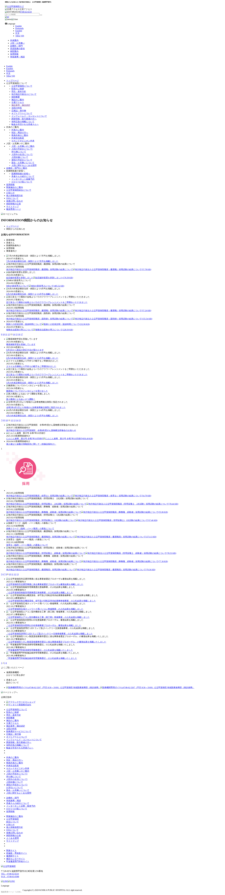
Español (18, 31)
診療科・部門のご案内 (16, 168)
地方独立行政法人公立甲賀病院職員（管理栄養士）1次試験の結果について (81, 520)
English (18, 26)
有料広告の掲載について (22, 121)
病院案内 (14, 51)
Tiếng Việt (19, 36)
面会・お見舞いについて (22, 163)
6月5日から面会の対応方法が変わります (25, 350)
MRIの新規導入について (35, 286)
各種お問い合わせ (14, 201)
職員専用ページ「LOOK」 (12, 892)
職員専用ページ (13, 209)
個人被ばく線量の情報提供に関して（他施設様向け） (31, 444)
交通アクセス (26, 9)
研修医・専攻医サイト (16, 853)
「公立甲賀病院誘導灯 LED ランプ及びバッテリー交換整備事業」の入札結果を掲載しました (49, 634)
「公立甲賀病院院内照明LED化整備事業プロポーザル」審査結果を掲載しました (43, 625)
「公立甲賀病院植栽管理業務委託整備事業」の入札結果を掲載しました (39, 592)
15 (16, 334)
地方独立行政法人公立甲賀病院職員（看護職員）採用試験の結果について (81, 537)
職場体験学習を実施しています (20, 344)
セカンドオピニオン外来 (22, 141)
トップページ (12, 80)
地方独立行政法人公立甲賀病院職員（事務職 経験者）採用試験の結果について (87, 512)
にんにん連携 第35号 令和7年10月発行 (49, 438)
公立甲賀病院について (21, 86)
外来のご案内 (17, 130)
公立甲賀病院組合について (18, 190)
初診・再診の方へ (19, 132)
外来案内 (14, 40)
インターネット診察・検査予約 (20, 806)
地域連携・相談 (17, 57)
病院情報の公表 (13, 204)
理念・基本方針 (18, 91)
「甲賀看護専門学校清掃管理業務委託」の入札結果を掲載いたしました (39, 650)
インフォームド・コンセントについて (29, 116)
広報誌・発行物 (18, 111)
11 (6, 334)
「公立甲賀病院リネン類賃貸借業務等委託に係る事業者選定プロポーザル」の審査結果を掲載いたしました (56, 642)
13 (14, 420)
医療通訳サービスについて (18, 731)
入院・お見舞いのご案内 (22, 146)
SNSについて (12, 198)
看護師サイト (12, 856)
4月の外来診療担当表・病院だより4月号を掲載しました (32, 416)
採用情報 (14, 54)
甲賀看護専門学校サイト (17, 861)
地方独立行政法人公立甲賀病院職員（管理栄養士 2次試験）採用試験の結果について (92, 504)
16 (19, 334)
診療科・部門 (16, 46)
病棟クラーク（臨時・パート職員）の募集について (30, 528)
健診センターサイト (15, 859)
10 (4, 334)
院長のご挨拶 (17, 89)
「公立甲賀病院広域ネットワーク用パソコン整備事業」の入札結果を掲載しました (44, 609)
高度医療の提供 (17, 48)
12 (9, 334)
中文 (17, 33)
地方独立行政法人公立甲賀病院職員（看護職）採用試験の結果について (78, 269)
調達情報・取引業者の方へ (23, 119)
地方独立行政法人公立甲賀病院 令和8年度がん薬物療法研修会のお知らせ (41, 430)
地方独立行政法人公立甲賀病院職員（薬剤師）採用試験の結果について (79, 319)
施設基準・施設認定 (20, 105)
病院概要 (15, 97)
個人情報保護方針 (14, 195)
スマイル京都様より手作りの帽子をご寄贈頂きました (31, 366)
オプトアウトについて (21, 113)
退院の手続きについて (21, 160)
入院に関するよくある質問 (23, 165)
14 (14, 334)
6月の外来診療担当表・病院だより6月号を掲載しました (32, 294)
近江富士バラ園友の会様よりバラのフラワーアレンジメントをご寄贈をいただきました (47, 302)
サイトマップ (12, 206)
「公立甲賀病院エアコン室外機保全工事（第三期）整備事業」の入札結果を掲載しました (48, 617)
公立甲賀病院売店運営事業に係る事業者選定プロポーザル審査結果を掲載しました (44, 584)
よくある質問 (12, 838)
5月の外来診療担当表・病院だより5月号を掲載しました (32, 383)
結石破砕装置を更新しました (39, 278)
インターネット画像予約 (22, 179)
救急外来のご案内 (19, 135)
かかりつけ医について (21, 182)
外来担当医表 (17, 138)
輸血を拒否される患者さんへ (25, 124)
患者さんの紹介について (22, 176)
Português (19, 28)
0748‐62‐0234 (26, 12)
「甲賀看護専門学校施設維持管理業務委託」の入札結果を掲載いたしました (41, 658)
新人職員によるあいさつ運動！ (20, 399)
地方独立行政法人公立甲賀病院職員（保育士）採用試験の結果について (78, 496)
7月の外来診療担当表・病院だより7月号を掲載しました (32, 261)
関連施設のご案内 (14, 187)
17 (22, 334)
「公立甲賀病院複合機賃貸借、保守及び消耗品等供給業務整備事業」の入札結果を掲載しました (51, 601)
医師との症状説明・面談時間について (48, 324)
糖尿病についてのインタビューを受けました (27, 391)
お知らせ (10, 193)
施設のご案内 (17, 100)
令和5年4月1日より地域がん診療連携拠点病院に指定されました (36, 407)
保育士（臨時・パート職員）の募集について (27, 545)
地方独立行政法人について (23, 94)
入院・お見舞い (17, 43)
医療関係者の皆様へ (20, 174)
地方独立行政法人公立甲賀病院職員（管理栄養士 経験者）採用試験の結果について (91, 553)
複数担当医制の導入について (39, 330)
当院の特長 (16, 108)
